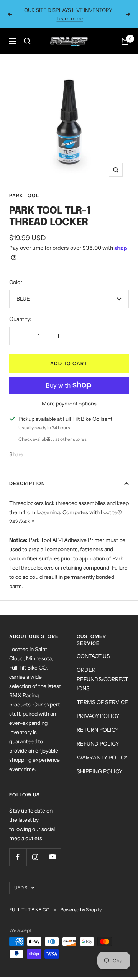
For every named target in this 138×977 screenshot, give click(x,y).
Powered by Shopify (81, 909)
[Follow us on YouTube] (52, 857)
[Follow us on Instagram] (35, 857)
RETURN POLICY (97, 729)
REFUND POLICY (98, 743)
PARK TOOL (24, 195)
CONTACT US (93, 656)
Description (27, 483)
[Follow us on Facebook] (17, 857)
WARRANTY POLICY (102, 757)
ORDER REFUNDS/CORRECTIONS (102, 679)
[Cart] (125, 41)
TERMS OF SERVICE (102, 702)
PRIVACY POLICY (98, 716)
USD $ (20, 888)
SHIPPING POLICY (99, 771)
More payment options (69, 403)
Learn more (70, 18)
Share (16, 454)
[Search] (27, 41)
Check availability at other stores (52, 439)
